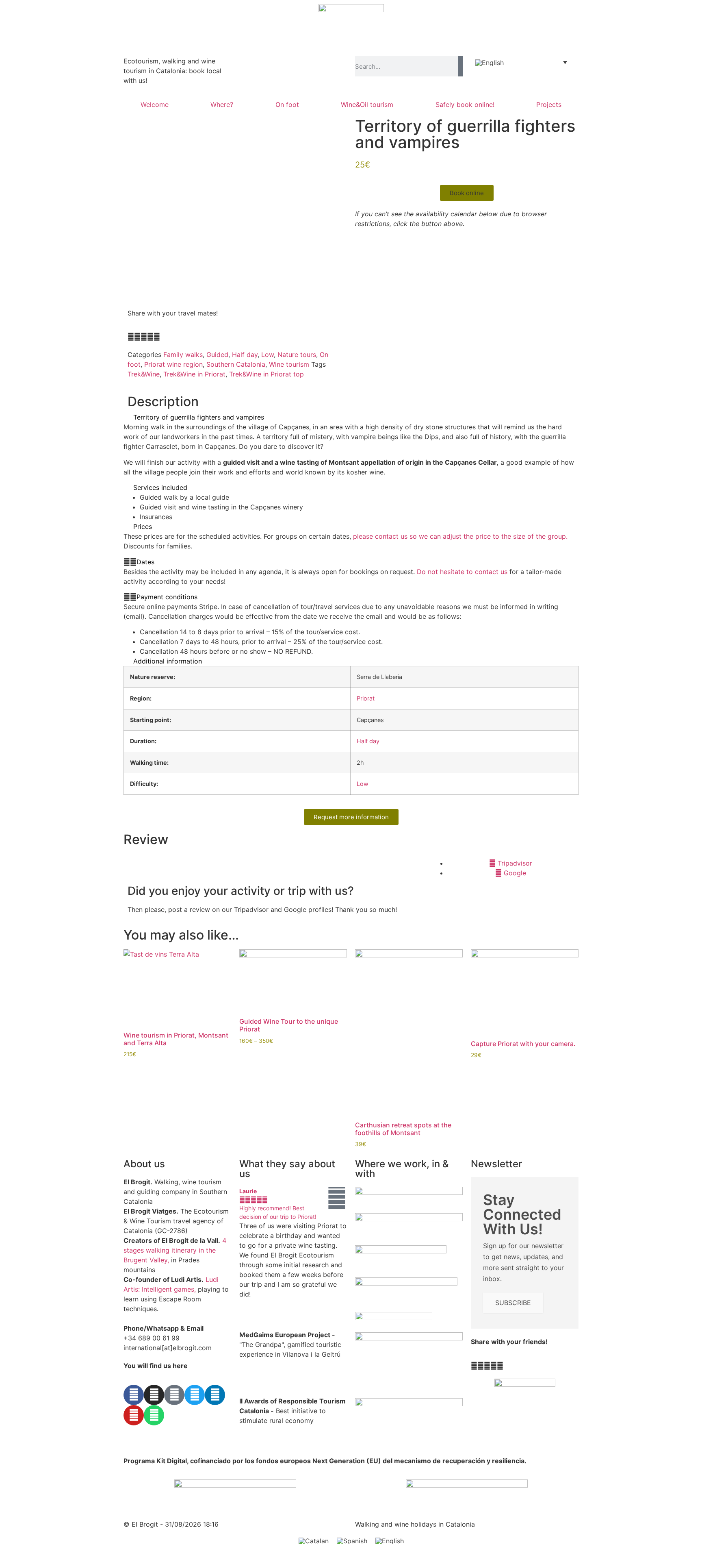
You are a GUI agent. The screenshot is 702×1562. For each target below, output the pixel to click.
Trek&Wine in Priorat (194, 374)
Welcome (155, 104)
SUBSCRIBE (513, 1303)
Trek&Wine (144, 374)
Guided (217, 354)
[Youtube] (134, 1415)
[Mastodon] (174, 1395)
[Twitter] (194, 1395)
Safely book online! (465, 104)
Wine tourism (289, 364)
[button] (131, 337)
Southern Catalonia (235, 364)
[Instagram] (154, 1395)
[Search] (460, 66)
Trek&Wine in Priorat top (266, 374)
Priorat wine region (173, 364)
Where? (221, 104)
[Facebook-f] (134, 1395)
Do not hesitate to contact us (462, 572)
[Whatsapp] (154, 1415)
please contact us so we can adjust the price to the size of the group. (460, 536)
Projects (548, 104)
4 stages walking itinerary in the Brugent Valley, (175, 1250)
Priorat (366, 698)
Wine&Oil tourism (367, 104)
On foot (287, 104)
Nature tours (296, 354)
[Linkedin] (215, 1395)
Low (267, 354)
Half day (245, 354)
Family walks (183, 354)
